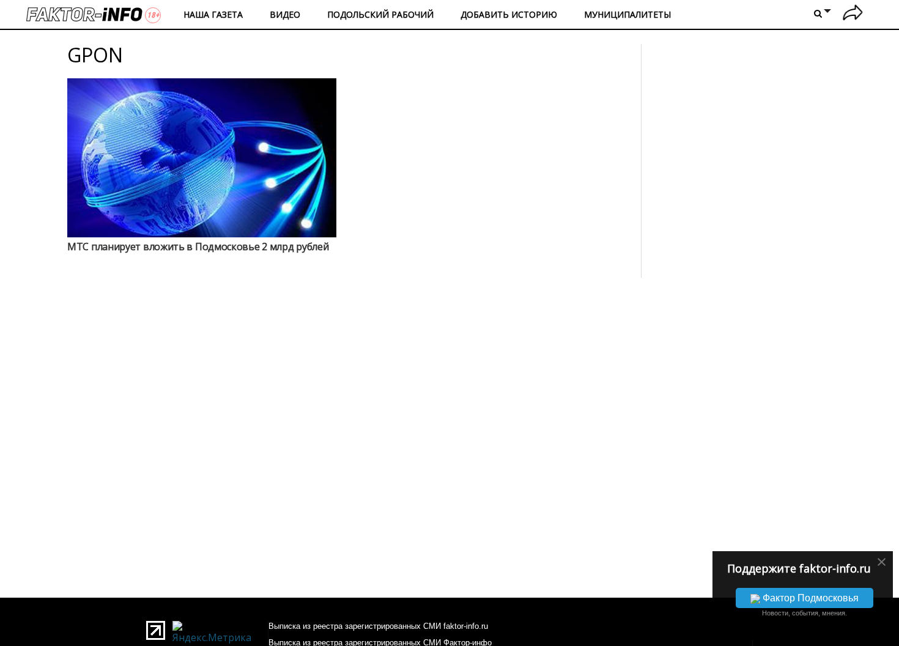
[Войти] (853, 14)
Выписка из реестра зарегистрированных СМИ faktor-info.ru (378, 626)
